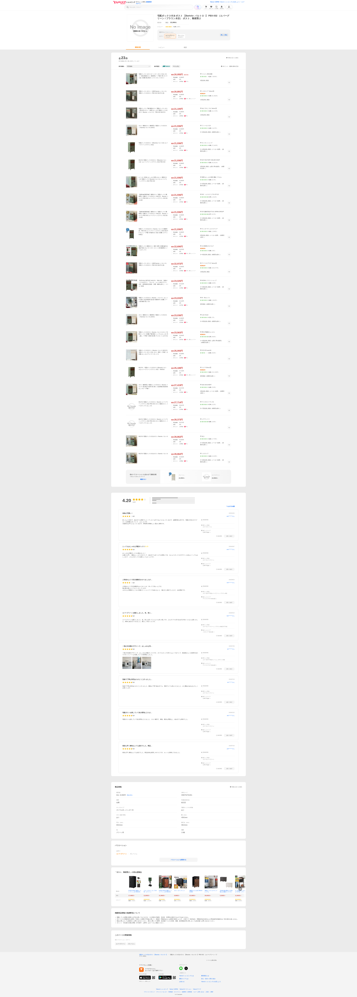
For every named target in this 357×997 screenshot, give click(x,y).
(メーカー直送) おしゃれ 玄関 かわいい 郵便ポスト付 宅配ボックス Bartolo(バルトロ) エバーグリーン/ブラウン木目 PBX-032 (153, 179)
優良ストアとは (183, 978)
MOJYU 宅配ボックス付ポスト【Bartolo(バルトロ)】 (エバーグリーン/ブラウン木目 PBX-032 (152, 161)
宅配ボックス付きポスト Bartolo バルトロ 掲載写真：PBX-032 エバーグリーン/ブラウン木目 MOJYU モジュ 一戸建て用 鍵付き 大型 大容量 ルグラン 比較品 (153, 231)
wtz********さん (231, 715)
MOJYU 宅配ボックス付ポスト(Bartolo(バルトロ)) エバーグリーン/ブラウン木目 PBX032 (153, 368)
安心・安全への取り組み (208, 978)
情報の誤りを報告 (237, 787)
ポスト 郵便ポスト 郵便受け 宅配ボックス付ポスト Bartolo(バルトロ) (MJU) (153, 126)
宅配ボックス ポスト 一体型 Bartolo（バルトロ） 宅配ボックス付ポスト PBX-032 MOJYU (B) (153, 92)
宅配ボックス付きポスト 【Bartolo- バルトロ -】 (153, 954)
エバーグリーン (120, 944)
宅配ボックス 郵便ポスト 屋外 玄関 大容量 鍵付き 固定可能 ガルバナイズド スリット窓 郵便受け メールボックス (153, 248)
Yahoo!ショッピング (162, 989)
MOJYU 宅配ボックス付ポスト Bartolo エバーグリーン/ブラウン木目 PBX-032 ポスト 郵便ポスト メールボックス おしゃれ (153, 403)
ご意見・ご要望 (209, 992)
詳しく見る (224, 35)
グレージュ (131, 944)
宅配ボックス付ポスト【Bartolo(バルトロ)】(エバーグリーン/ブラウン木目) (153, 143)
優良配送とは (205, 975)
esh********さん (231, 582)
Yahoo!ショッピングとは (186, 975)
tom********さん (231, 616)
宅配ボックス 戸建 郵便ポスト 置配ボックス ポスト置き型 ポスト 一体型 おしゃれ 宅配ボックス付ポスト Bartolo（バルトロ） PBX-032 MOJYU (153, 110)
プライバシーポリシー (149, 992)
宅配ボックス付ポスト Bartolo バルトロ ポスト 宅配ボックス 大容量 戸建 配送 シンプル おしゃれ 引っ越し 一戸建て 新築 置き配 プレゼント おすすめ (153, 334)
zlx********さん (231, 682)
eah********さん (231, 516)
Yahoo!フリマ (197, 989)
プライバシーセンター (161, 992)
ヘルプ (242, 2)
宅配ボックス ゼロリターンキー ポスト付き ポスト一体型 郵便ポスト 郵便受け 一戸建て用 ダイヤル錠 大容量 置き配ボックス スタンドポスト (153, 75)
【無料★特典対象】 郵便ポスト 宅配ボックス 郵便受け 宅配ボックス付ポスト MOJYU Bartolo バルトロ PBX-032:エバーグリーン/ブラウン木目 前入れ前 (153, 197)
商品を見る (129, 795)
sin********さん (231, 649)
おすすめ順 (231, 506)
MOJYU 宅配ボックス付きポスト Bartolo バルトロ (153, 436)
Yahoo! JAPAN (214, 2)
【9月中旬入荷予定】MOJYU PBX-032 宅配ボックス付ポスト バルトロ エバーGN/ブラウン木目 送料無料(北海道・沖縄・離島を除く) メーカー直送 (153, 283)
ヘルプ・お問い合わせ (198, 992)
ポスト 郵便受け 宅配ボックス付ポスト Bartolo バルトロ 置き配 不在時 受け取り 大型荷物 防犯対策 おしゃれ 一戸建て (153, 386)
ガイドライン (177, 992)
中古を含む (176, 66)
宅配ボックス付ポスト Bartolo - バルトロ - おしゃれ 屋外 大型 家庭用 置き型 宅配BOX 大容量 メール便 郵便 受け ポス (153, 299)
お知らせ (181, 981)
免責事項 (184, 992)
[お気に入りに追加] (229, 82)
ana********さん (231, 549)
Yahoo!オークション (185, 989)
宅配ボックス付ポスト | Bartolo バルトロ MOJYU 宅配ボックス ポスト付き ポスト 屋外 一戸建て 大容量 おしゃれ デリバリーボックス (153, 352)
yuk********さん (231, 748)
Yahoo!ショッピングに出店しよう (230, 2)
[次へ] (240, 889)
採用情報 (189, 992)
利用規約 (170, 992)
